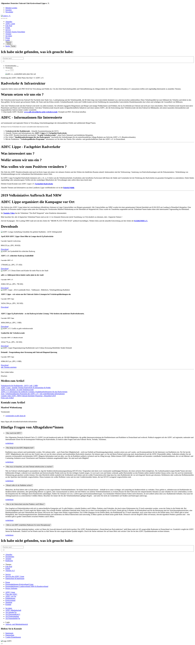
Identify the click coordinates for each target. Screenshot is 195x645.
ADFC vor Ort (10, 596)
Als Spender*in (10, 612)
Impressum (9, 633)
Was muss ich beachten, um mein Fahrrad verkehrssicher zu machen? (29, 466)
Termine (8, 34)
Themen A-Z (10, 571)
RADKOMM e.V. (141, 221)
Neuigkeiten (9, 557)
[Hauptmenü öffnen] (6, 18)
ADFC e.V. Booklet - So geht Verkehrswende (17, 390)
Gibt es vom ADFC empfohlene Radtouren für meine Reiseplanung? (28, 525)
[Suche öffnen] (4, 18)
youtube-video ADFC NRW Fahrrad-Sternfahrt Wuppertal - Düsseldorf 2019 (28, 396)
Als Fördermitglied (12, 616)
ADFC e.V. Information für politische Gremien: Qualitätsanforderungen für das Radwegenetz (34, 392)
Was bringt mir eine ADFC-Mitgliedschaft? (20, 448)
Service (8, 30)
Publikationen (10, 598)
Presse (7, 38)
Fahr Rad (8, 26)
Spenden (8, 10)
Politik (7, 28)
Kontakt (8, 604)
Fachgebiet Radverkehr (44, 184)
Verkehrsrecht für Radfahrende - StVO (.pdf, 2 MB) (19, 386)
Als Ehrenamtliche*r (12, 614)
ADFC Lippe (10, 24)
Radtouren (9, 561)
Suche (7, 46)
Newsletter (9, 12)
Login (7, 40)
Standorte (8, 602)
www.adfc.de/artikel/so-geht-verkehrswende (41, 112)
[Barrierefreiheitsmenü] (2, 18)
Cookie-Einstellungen (13, 637)
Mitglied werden (11, 8)
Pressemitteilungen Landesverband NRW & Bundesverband (26, 586)
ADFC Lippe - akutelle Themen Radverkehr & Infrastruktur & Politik (26, 388)
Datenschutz (9, 635)
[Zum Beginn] (2, 643)
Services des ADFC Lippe (14, 576)
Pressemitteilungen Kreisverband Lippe (19, 584)
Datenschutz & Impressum (14, 578)
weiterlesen (9, 443)
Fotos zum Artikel (7, 398)
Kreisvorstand (10, 600)
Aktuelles (8, 22)
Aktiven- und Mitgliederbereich (16, 624)
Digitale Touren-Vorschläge (15, 32)
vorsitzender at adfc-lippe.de (15, 416)
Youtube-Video (9, 213)
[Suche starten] (4, 61)
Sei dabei (8, 36)
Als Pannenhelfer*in (12, 618)
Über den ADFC (11, 594)
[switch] (18, 66)
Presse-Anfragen (11, 588)
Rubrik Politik (68, 188)
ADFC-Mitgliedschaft (13, 610)
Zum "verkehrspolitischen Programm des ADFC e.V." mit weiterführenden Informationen (33, 394)
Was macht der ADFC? (13, 433)
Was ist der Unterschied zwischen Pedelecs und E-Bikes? (25, 504)
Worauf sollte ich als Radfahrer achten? (19, 485)
